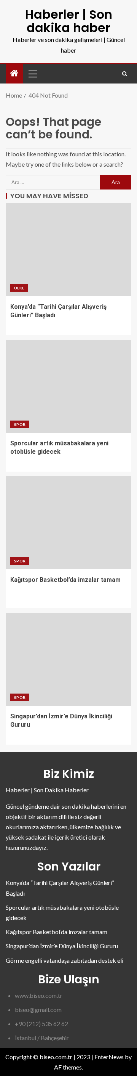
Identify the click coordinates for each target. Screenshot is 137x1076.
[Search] (124, 73)
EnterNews (109, 1056)
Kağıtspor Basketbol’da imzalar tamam (65, 579)
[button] (32, 73)
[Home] (14, 73)
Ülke (19, 288)
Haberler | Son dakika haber (68, 21)
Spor (19, 424)
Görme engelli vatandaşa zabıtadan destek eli (64, 960)
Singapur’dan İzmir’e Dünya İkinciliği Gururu (62, 945)
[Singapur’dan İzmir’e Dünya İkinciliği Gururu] (68, 659)
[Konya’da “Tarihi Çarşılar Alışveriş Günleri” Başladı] (68, 249)
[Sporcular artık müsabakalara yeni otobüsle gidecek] (68, 386)
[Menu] (32, 73)
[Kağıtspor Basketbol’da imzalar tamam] (68, 522)
